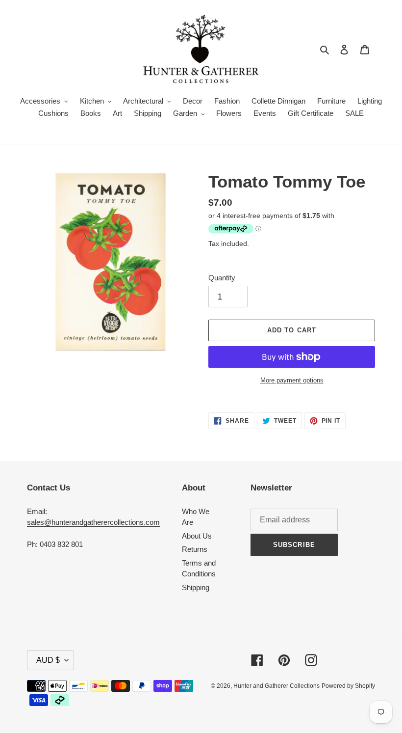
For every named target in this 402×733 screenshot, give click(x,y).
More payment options (292, 380)
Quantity (221, 277)
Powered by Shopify (348, 685)
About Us (197, 536)
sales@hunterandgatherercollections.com (93, 522)
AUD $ (48, 660)
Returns (194, 549)
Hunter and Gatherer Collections (276, 685)
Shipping (195, 587)
